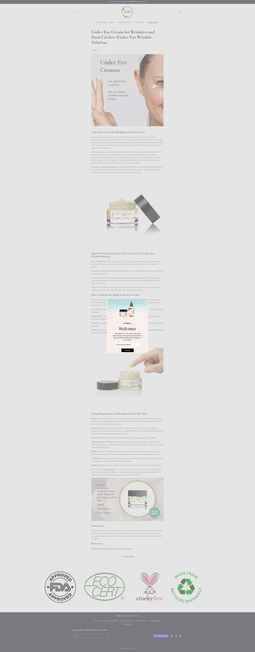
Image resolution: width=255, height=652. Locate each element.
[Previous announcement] (73, 2)
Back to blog (129, 556)
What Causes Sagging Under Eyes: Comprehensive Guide (111, 548)
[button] (75, 11)
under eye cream (109, 167)
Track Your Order (141, 621)
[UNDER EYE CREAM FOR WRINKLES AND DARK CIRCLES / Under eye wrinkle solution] (127, 521)
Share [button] (95, 50)
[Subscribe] (106, 635)
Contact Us (97, 621)
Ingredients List (127, 624)
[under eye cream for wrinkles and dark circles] (127, 249)
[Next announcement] (181, 2)
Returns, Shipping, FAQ (110, 621)
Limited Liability (154, 621)
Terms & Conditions (127, 621)
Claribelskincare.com (130, 648)
